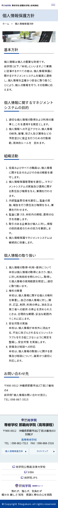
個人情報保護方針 (14, 451)
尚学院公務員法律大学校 (31, 467)
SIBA (31, 472)
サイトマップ (42, 451)
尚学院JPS (30, 478)
